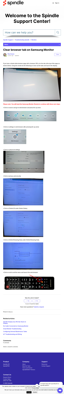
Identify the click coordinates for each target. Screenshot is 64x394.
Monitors (33, 40)
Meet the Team (26, 366)
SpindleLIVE (6, 364)
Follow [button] (57, 54)
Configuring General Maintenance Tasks (15, 331)
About (24, 364)
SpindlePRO (6, 366)
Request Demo (7, 377)
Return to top (7, 312)
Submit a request (39, 307)
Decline (35, 392)
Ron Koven (11, 54)
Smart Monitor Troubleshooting (12, 328)
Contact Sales (6, 379)
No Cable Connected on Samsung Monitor (15, 326)
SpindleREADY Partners (28, 369)
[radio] (27, 301)
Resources (44, 364)
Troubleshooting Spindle (22, 40)
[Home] (13, 3)
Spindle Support (8, 40)
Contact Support (46, 366)
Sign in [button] (57, 3)
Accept (29, 392)
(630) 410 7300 (7, 380)
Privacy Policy (35, 388)
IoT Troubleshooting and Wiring (12, 334)
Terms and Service (27, 367)
